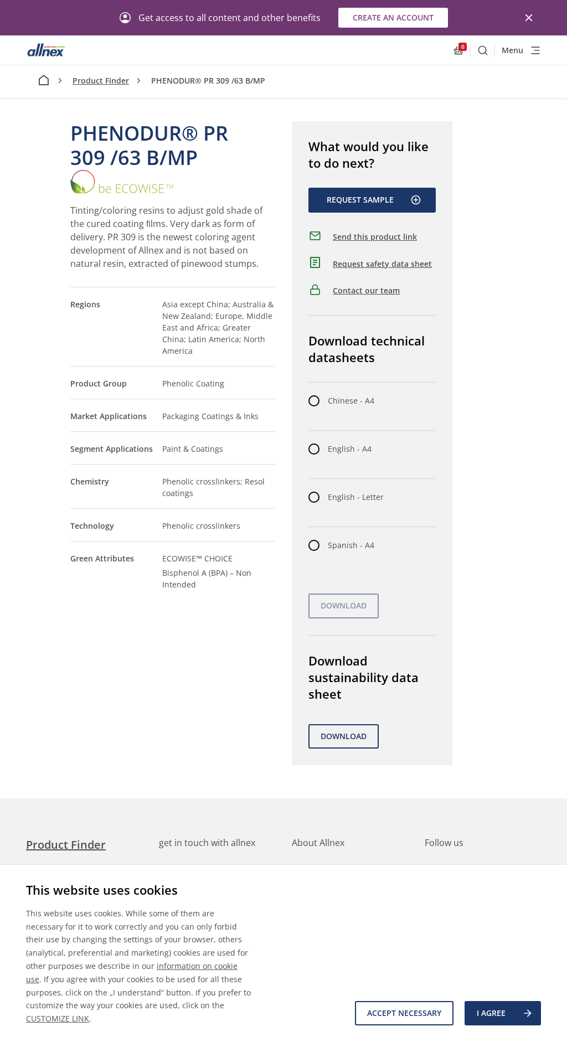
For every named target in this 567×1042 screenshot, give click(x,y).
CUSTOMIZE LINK (57, 1018)
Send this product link (375, 236)
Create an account (393, 17)
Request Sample (360, 199)
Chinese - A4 (351, 400)
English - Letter (356, 497)
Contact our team (366, 290)
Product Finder (101, 80)
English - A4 (350, 448)
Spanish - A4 (351, 545)
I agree (491, 1013)
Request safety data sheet (382, 264)
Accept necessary (404, 1013)
